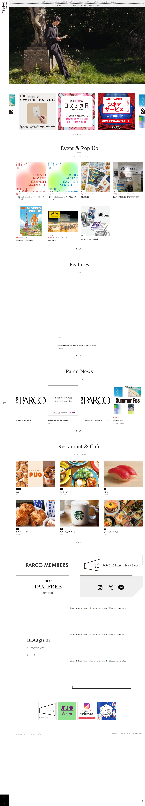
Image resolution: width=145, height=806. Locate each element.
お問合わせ (41, 734)
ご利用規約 (19, 734)
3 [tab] (77, 134)
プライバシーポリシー (30, 734)
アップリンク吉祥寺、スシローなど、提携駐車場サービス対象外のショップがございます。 (76, 5)
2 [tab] (75, 134)
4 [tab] (80, 134)
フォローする (31, 655)
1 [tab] (73, 134)
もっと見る (79, 249)
